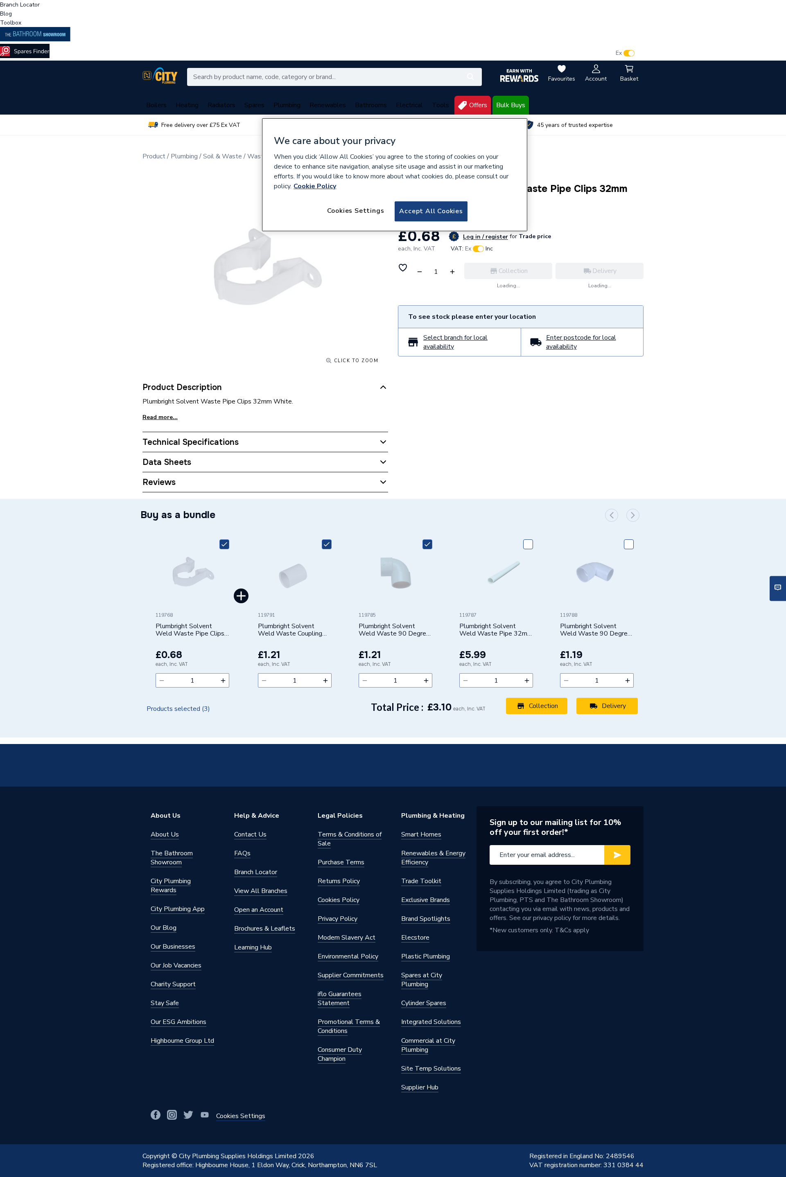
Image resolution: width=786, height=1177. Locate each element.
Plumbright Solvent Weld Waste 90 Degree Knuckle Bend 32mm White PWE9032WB (394, 630)
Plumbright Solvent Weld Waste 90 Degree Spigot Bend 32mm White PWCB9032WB (595, 630)
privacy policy (552, 917)
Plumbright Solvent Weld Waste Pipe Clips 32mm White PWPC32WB (190, 630)
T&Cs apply (572, 930)
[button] (611, 515)
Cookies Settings (355, 210)
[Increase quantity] (223, 680)
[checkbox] (224, 544)
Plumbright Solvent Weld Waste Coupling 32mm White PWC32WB (290, 630)
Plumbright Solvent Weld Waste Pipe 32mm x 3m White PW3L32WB (496, 630)
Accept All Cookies (431, 211)
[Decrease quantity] (161, 680)
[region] (395, 175)
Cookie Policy (315, 186)
